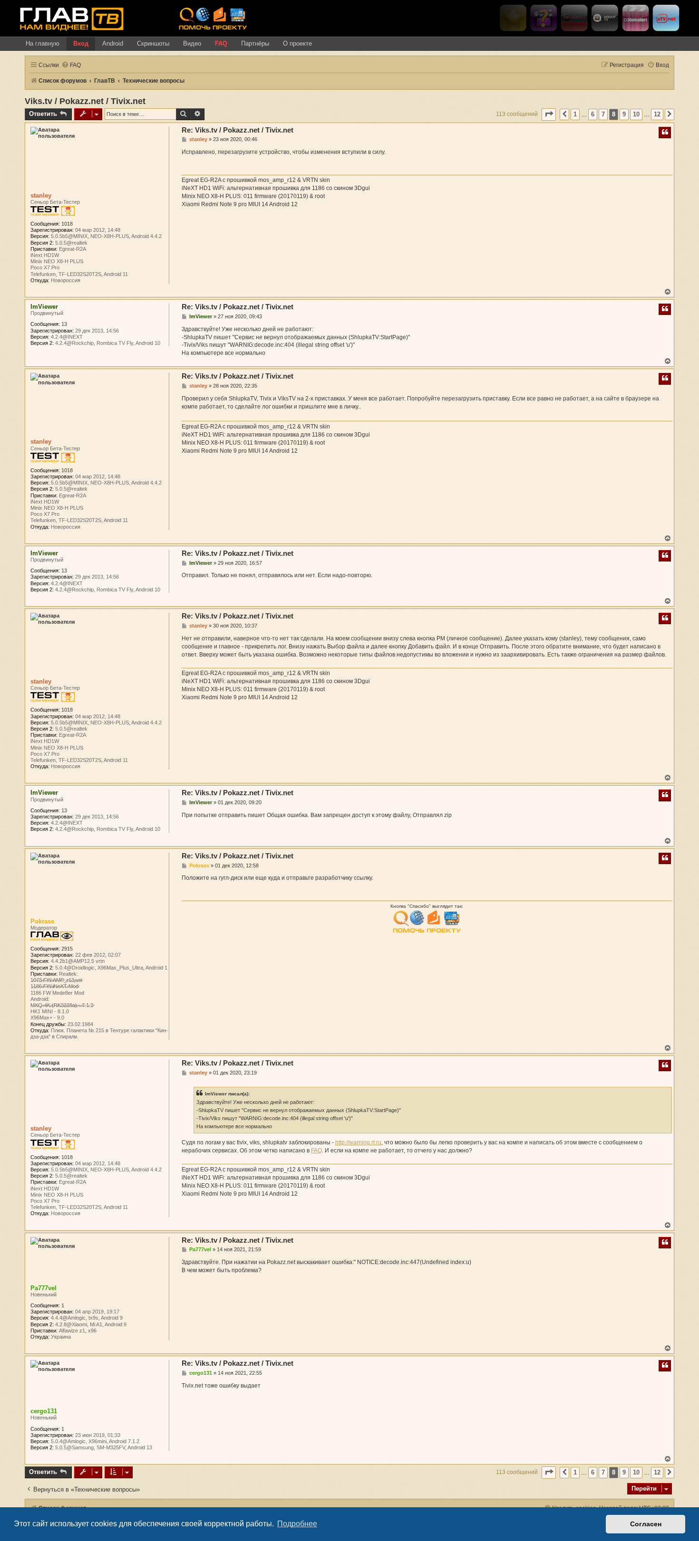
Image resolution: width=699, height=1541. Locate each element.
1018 (67, 224)
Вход (80, 43)
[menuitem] (71, 65)
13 (64, 324)
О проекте (297, 43)
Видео (192, 43)
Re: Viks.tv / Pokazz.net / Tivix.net (237, 130)
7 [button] (603, 114)
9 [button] (624, 114)
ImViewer (44, 306)
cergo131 (43, 1411)
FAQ (221, 43)
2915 (67, 948)
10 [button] (636, 114)
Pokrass (42, 921)
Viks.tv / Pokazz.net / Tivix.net (85, 101)
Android (112, 43)
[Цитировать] (665, 132)
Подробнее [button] (297, 1524)
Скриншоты (153, 43)
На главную (42, 43)
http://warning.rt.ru (358, 1142)
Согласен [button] (645, 1524)
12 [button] (657, 114)
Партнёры (255, 43)
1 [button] (575, 114)
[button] (549, 114)
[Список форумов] (95, 18)
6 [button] (592, 114)
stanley (40, 195)
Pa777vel (43, 1288)
